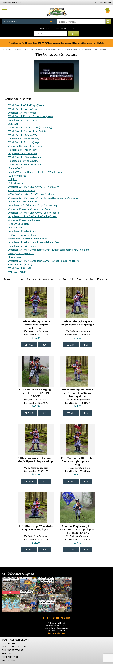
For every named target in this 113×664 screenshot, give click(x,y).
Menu (4, 10)
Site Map (6, 653)
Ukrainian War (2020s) (20, 264)
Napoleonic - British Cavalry (23, 160)
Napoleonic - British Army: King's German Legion (34, 205)
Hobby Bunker (57, 12)
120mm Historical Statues (22, 234)
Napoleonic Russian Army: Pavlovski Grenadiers (33, 242)
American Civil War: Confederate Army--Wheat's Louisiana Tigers (43, 260)
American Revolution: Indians (24, 220)
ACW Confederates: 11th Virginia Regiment (32, 194)
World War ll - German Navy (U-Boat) (28, 238)
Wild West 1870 (16, 271)
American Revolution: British (23, 201)
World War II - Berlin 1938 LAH (24, 164)
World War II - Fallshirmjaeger (24, 142)
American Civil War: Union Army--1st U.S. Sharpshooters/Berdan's (43, 197)
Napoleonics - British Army (22, 153)
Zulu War (13, 123)
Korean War (14, 257)
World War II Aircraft (19, 268)
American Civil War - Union (22, 112)
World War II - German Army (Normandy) (30, 127)
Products (11, 49)
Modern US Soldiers (18, 223)
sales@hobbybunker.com (56, 628)
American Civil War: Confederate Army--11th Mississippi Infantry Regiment (48, 249)
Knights (12, 179)
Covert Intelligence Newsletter (56, 28)
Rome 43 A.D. (15, 168)
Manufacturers (22, 49)
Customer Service (11, 2)
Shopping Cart (10, 657)
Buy (44, 345)
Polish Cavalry (15, 182)
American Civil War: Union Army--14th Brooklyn (33, 186)
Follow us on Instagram (20, 574)
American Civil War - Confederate (26, 145)
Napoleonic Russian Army (22, 231)
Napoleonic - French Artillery (23, 138)
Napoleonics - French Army (22, 149)
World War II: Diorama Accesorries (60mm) (31, 116)
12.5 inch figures (17, 175)
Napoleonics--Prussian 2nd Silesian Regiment (32, 216)
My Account (8, 660)
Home (3, 49)
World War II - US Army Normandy (26, 157)
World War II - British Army (22, 108)
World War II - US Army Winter (24, 134)
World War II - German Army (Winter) (28, 131)
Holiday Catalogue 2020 (21, 253)
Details (29, 345)
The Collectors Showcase (39, 49)
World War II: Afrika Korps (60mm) (26, 105)
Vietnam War (15, 227)
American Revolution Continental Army (29, 208)
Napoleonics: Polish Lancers (23, 245)
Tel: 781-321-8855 (56, 630)
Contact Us (8, 643)
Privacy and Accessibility (16, 646)
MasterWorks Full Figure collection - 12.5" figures (35, 171)
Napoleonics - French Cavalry (24, 120)
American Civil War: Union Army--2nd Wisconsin (34, 212)
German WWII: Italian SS (21, 190)
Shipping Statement (12, 650)
